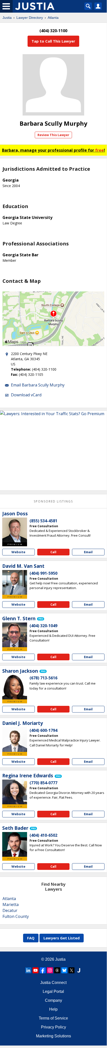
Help (53, 1009)
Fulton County (15, 916)
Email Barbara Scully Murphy (38, 385)
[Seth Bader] (14, 844)
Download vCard (26, 395)
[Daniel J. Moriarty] (14, 739)
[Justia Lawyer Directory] (79, 970)
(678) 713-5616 (43, 678)
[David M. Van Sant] (14, 582)
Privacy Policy (53, 1027)
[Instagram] (50, 970)
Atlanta (53, 18)
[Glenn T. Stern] (14, 634)
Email (88, 552)
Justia (7, 18)
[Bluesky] (64, 970)
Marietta (10, 904)
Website (18, 552)
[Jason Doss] (14, 530)
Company (53, 1000)
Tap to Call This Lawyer (53, 41)
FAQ (31, 937)
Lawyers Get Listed (61, 937)
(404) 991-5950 (43, 573)
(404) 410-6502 (43, 835)
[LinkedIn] (28, 970)
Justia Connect (53, 982)
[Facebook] (43, 970)
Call (53, 552)
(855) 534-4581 (43, 521)
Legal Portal (53, 991)
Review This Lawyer (53, 135)
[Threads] (57, 970)
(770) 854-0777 (43, 783)
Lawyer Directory (29, 18)
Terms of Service (53, 1018)
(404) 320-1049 (43, 625)
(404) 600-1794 (43, 730)
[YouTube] (35, 970)
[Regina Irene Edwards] (14, 792)
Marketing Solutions (53, 1036)
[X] (71, 970)
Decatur (9, 910)
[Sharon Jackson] (14, 687)
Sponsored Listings (53, 501)
